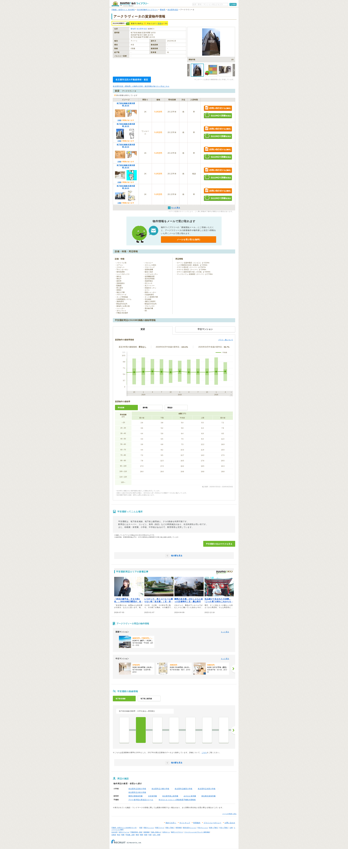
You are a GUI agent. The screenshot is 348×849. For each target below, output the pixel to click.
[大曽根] (124, 730)
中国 (149, 834)
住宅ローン (166, 832)
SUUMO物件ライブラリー (147, 10)
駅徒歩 (170, 408)
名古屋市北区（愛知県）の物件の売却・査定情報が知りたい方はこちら (141, 86)
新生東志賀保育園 (208, 796)
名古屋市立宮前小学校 (137, 789)
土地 (231, 827)
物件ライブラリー (177, 832)
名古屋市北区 (172, 10)
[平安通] (141, 730)
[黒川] (174, 730)
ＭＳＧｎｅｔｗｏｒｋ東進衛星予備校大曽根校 (177, 800)
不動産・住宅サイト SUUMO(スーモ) (124, 827)
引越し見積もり (156, 832)
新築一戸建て (213, 827)
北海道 (113, 834)
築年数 (145, 408)
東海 (137, 834)
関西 (141, 834)
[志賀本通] (157, 730)
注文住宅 (114, 832)
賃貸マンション (149, 827)
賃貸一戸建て (169, 827)
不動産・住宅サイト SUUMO (123, 10)
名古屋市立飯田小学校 (183, 789)
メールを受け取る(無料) (188, 239)
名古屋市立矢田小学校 (206, 789)
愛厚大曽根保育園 (135, 796)
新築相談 (147, 832)
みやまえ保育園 (190, 796)
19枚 (119, 203)
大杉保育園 (152, 796)
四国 (145, 834)
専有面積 (121, 408)
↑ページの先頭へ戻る (229, 813)
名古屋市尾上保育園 (170, 796)
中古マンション (203, 827)
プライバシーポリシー (212, 823)
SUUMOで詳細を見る (218, 115)
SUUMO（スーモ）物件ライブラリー (129, 3)
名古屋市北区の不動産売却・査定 (132, 79)
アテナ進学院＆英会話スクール (140, 800)
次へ (233, 730)
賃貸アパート (159, 827)
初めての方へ (171, 823)
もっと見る (225, 632)
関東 (122, 834)
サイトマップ (184, 823)
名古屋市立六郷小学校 (160, 789)
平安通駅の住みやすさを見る (219, 544)
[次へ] (233, 669)
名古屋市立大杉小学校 (137, 792)
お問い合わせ (230, 823)
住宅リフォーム (124, 832)
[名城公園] (190, 730)
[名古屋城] (207, 730)
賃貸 (159, 23)
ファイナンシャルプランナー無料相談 (197, 832)
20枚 (119, 120)
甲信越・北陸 (130, 834)
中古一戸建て (223, 827)
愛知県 (162, 10)
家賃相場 (179, 827)
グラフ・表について (225, 340)
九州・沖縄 (156, 834)
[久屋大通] (224, 730)
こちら (204, 752)
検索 (234, 4)
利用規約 (196, 823)
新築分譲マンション (189, 827)
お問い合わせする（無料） (218, 108)
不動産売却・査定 (136, 832)
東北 (118, 834)
